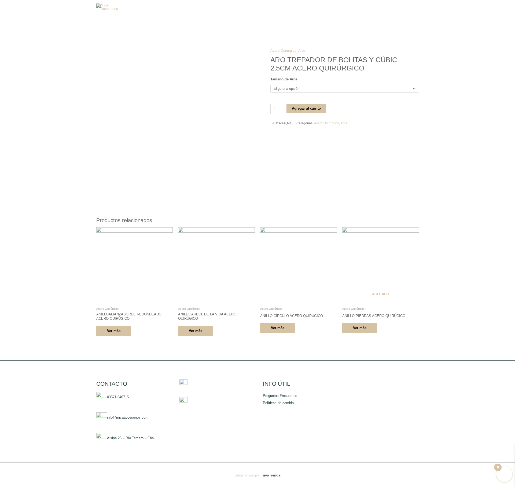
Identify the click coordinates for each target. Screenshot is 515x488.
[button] (399, 7)
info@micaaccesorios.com (127, 418)
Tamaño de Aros (283, 79)
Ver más (113, 331)
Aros (302, 51)
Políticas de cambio (278, 403)
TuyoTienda (270, 475)
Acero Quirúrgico (283, 51)
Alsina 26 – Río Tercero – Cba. (131, 438)
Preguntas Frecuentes (280, 396)
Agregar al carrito (306, 108)
